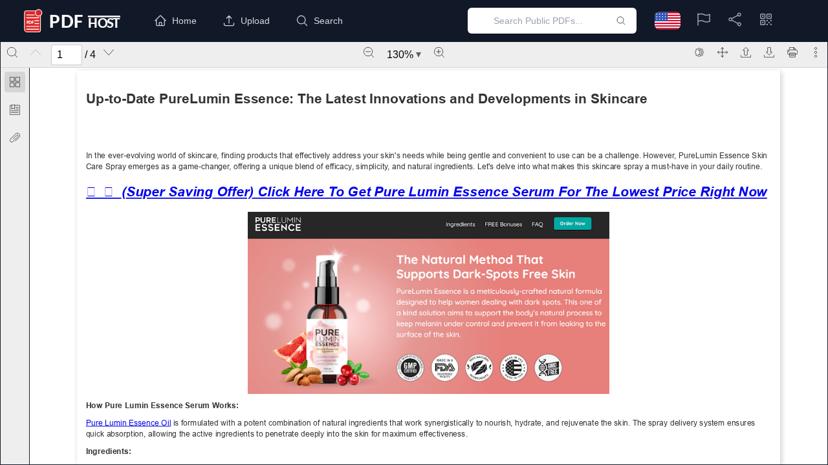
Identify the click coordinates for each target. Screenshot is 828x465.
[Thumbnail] (15, 82)
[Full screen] (722, 52)
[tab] (15, 84)
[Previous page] (35, 52)
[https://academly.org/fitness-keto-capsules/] (128, 422)
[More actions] (815, 52)
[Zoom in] (439, 52)
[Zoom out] (368, 52)
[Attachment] (15, 137)
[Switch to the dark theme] (699, 52)
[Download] (769, 52)
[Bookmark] (15, 109)
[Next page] (108, 52)
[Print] (792, 52)
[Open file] (745, 52)
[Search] (12, 52)
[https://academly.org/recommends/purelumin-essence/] (426, 192)
